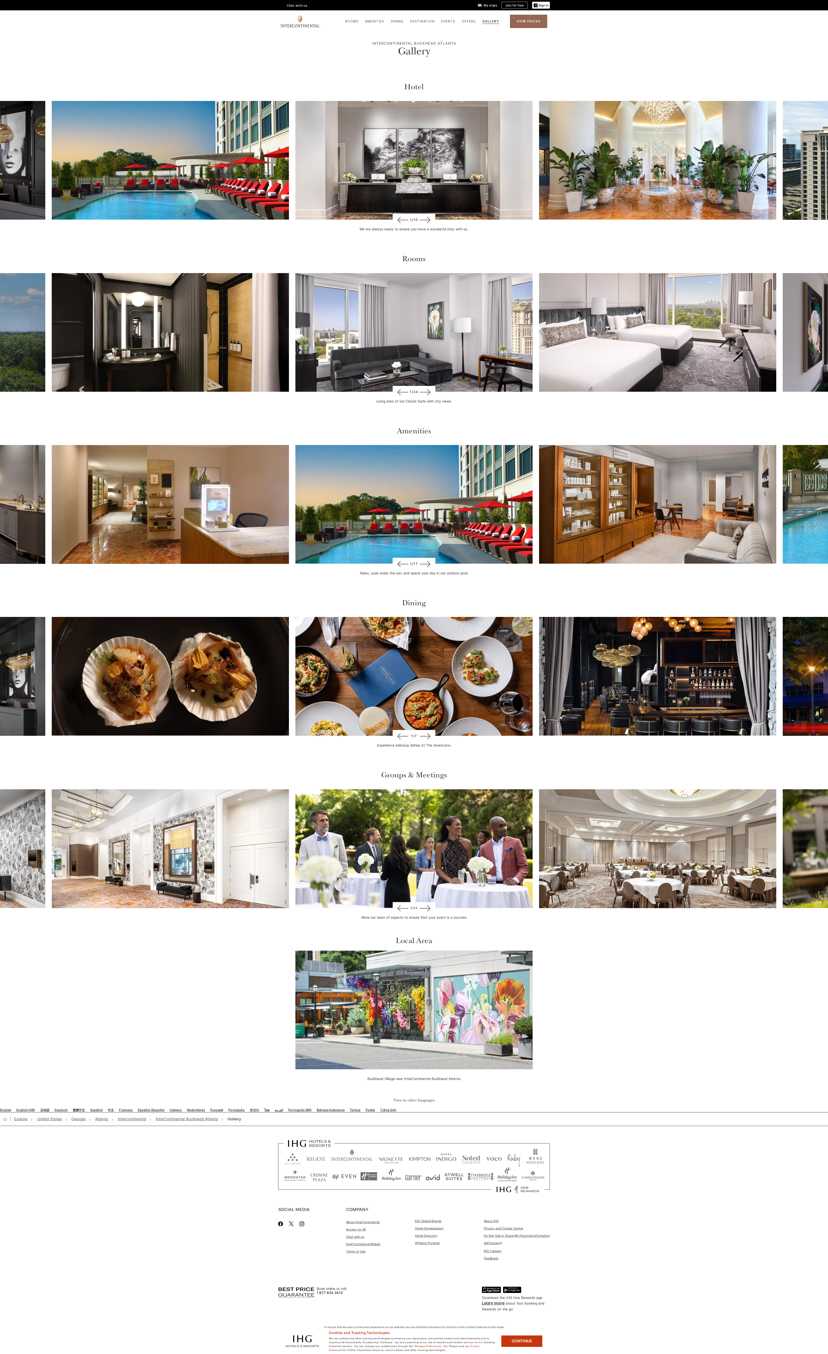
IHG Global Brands (428, 1221)
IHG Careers (493, 1251)
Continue (522, 1341)
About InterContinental (363, 1222)
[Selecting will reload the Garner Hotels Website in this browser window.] (413, 1176)
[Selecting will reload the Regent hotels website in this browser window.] (316, 1158)
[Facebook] (281, 1224)
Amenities (374, 21)
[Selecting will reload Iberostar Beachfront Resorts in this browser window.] (295, 1176)
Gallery (490, 21)
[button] (541, 5)
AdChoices (491, 1243)
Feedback (491, 1258)
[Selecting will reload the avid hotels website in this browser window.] (433, 1176)
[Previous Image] (402, 220)
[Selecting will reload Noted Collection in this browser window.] (471, 1158)
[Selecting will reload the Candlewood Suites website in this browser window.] (532, 1176)
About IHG (491, 1221)
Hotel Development (429, 1228)
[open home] (6, 1119)
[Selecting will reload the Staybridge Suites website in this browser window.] (480, 1176)
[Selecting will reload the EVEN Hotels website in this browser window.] (344, 1176)
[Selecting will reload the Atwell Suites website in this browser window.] (454, 1176)
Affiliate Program (427, 1243)
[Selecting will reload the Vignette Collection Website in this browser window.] (390, 1158)
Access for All (356, 1229)
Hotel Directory (426, 1236)
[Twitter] (291, 1224)
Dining (397, 21)
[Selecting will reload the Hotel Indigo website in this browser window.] (446, 1158)
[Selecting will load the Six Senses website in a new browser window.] (292, 1158)
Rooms (352, 21)
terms (478, 1342)
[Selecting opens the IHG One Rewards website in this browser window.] (518, 1189)
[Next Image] (426, 220)
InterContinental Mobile (363, 1244)
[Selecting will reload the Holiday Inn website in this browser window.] (391, 1176)
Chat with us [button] (297, 5)
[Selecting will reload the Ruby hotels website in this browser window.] (513, 1158)
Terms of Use (355, 1251)
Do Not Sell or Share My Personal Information (517, 1236)
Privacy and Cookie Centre (503, 1228)
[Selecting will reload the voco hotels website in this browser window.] (494, 1158)
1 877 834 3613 (330, 1293)
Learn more (493, 1303)
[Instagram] (302, 1224)
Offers (469, 21)
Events (448, 21)
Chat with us (355, 1237)
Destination (422, 21)
